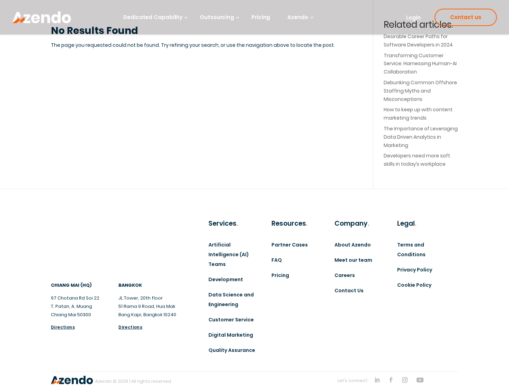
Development (225, 279)
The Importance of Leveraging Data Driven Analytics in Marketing (421, 137)
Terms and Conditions (411, 249)
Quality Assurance (231, 350)
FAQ (276, 260)
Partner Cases (289, 244)
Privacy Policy (414, 269)
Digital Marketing (230, 334)
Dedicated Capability (152, 17)
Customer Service (231, 319)
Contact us (465, 17)
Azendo (297, 17)
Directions (63, 327)
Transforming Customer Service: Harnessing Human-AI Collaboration (420, 64)
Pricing (260, 17)
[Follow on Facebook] (390, 380)
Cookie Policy (414, 285)
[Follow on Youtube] (420, 380)
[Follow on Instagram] (404, 380)
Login (413, 17)
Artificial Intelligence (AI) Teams (228, 254)
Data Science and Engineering (231, 299)
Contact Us (349, 290)
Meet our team (353, 260)
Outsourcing (217, 17)
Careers (344, 275)
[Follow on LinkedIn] (377, 380)
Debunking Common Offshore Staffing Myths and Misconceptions (420, 91)
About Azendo (352, 244)
